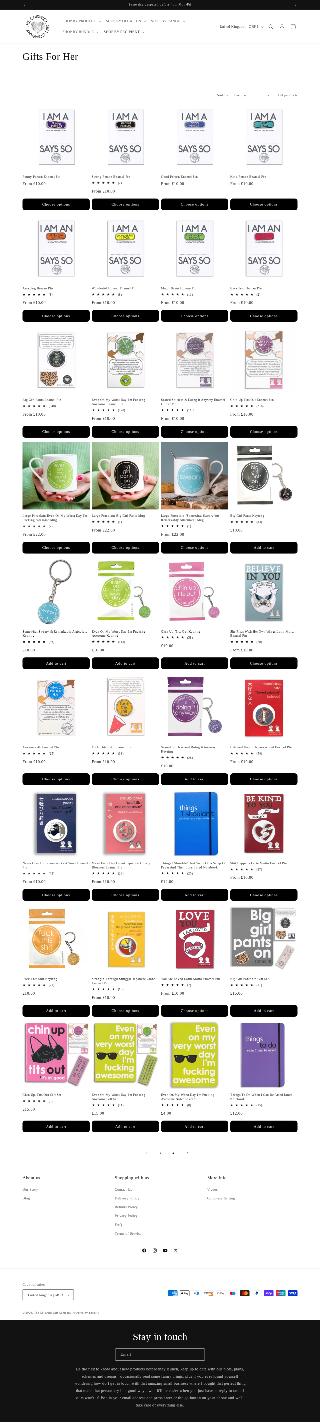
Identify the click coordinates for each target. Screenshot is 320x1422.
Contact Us (123, 1189)
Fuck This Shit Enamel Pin (112, 747)
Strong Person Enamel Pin (111, 177)
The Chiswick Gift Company (53, 1312)
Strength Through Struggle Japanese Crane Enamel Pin (124, 981)
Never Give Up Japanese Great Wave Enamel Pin (55, 865)
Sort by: (223, 95)
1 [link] (133, 1153)
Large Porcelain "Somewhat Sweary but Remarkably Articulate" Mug (190, 518)
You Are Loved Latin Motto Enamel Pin (190, 979)
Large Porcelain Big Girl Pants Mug (118, 515)
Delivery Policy (127, 1198)
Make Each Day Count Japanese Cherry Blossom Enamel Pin (121, 865)
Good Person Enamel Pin (179, 177)
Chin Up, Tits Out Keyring (180, 631)
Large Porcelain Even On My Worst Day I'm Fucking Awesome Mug (54, 518)
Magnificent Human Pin (179, 288)
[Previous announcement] (24, 5)
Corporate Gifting (221, 1198)
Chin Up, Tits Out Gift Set (42, 1095)
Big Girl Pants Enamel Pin (42, 400)
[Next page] (187, 1152)
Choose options (56, 204)
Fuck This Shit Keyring (39, 979)
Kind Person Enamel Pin (248, 177)
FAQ (118, 1224)
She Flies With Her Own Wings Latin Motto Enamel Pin (262, 634)
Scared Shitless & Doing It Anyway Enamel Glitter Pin (193, 402)
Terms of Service (128, 1233)
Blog (26, 1198)
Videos (212, 1189)
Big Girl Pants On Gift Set (249, 979)
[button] (81, 21)
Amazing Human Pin (37, 288)
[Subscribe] (199, 1354)
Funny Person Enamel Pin (41, 177)
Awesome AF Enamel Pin (40, 747)
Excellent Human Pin (246, 288)
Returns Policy (126, 1207)
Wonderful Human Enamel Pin (114, 288)
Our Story (30, 1189)
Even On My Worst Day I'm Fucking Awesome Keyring (118, 634)
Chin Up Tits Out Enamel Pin (252, 400)
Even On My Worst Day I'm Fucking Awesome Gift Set (118, 1097)
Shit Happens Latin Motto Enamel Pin (258, 863)
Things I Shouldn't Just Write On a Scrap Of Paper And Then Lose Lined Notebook (193, 865)
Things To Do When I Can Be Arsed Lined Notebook (261, 1097)
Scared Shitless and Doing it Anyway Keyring (188, 749)
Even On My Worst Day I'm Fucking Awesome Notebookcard (187, 1097)
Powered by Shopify (86, 1312)
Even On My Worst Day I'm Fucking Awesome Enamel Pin (118, 402)
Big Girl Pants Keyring (247, 515)
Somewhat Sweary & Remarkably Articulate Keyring (54, 634)
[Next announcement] (295, 5)
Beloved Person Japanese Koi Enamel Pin (261, 747)
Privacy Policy (126, 1216)
